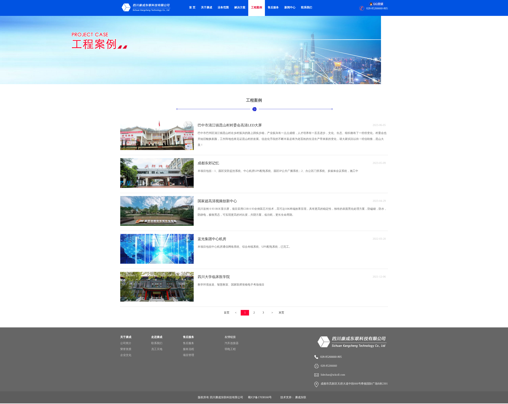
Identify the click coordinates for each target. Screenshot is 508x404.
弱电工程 (230, 349)
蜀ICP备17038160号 (260, 397)
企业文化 (125, 355)
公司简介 (125, 343)
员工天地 (156, 349)
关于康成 (206, 7)
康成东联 (300, 397)
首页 (226, 312)
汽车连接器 (232, 343)
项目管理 (188, 355)
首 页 (192, 7)
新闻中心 (289, 7)
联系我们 (306, 7)
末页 (281, 312)
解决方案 (239, 7)
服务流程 (188, 349)
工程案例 (256, 7)
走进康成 (156, 337)
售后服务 (273, 7)
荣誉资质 (125, 349)
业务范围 (223, 7)
